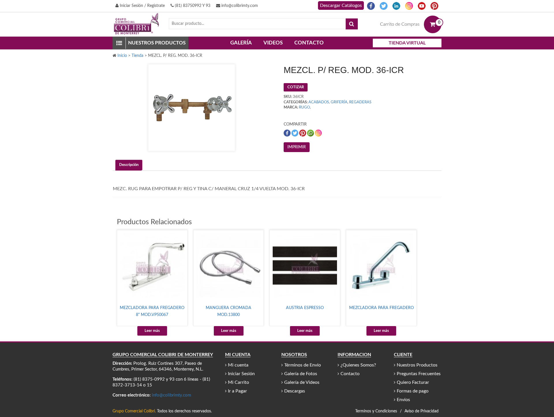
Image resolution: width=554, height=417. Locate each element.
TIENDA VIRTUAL (407, 43)
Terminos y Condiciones (376, 411)
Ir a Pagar (237, 391)
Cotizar (295, 87)
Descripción (128, 165)
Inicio (122, 56)
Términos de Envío (302, 365)
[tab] (129, 165)
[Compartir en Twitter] (295, 133)
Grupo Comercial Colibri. (134, 411)
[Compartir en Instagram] (318, 133)
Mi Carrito (238, 382)
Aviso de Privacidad (422, 411)
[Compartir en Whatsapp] (311, 133)
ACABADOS (318, 102)
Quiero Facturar (413, 382)
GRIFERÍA (339, 102)
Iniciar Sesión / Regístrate (142, 6)
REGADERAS (360, 102)
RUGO (304, 107)
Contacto (309, 43)
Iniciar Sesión (241, 373)
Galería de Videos (301, 382)
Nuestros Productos (417, 365)
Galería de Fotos (300, 373)
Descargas (294, 391)
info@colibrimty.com (239, 6)
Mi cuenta (238, 365)
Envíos (403, 399)
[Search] (352, 23)
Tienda (137, 56)
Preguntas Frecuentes (419, 373)
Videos (273, 43)
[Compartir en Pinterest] (303, 133)
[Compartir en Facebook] (287, 133)
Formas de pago (412, 391)
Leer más (152, 331)
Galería (241, 43)
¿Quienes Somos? (358, 365)
